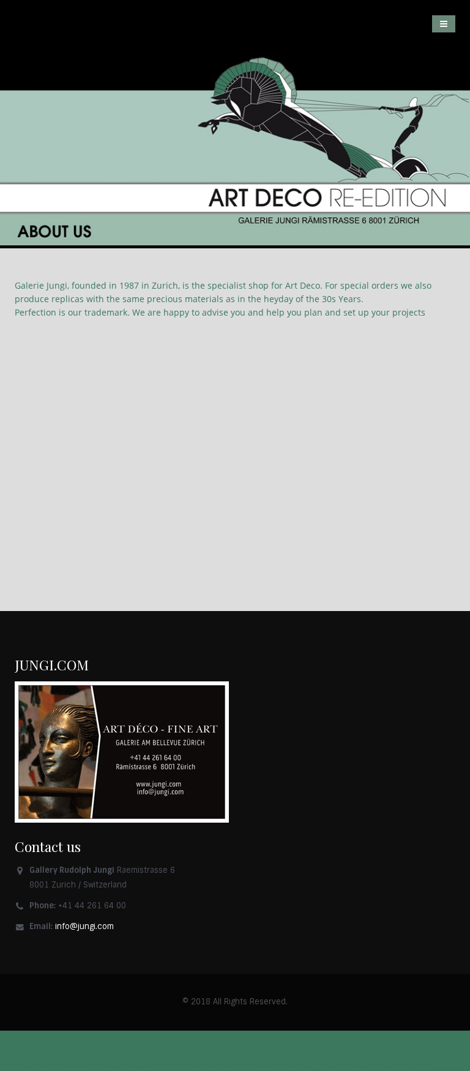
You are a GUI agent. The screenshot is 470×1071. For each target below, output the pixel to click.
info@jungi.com (84, 926)
